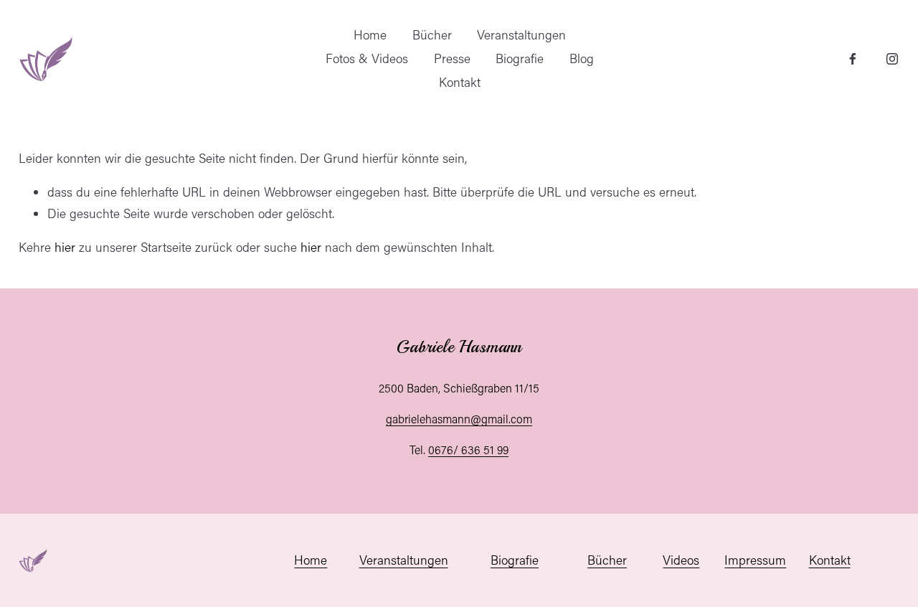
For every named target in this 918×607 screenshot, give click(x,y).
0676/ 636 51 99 (468, 449)
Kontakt (460, 82)
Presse (452, 58)
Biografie (520, 58)
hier (65, 247)
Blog (581, 58)
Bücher (432, 35)
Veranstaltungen (521, 35)
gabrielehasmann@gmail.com (459, 418)
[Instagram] (892, 59)
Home (370, 35)
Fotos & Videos (367, 58)
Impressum (755, 560)
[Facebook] (853, 59)
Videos (681, 560)
